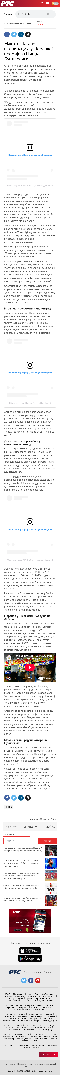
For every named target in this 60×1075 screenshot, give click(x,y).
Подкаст (26, 1000)
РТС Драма (9, 1027)
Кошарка (29, 1005)
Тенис (39, 1005)
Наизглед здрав (49, 1020)
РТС (5, 1045)
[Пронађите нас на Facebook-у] (30, 980)
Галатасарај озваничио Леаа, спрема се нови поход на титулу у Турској (22, 899)
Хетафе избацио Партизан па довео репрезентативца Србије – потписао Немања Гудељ (20, 863)
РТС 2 (19, 1025)
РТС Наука (50, 1025)
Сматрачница (13, 1000)
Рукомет (11, 1007)
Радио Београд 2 (40, 1034)
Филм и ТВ (14, 1018)
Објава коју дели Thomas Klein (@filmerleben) (30, 403)
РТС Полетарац (44, 1029)
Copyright (21, 1064)
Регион (28, 994)
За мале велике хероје (28, 1020)
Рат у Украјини (16, 998)
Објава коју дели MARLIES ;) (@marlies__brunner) (30, 185)
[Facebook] (7, 34)
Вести (7, 994)
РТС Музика (28, 1029)
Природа (34, 1018)
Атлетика (35, 1007)
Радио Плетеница (39, 1036)
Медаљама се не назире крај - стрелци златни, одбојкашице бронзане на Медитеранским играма (21, 876)
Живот (22, 1014)
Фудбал (18, 1005)
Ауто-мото (47, 1007)
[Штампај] (28, 34)
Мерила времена (47, 996)
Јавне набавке (38, 1045)
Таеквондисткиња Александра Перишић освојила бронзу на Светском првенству (22, 849)
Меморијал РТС (39, 1009)
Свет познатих (36, 1016)
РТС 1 (11, 1025)
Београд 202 (22, 1036)
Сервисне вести (42, 998)
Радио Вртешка (41, 1038)
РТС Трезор (14, 1029)
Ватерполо (23, 1007)
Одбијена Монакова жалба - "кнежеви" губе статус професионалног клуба (21, 886)
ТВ (5, 1025)
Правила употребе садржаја (41, 1064)
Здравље (50, 1016)
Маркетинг (24, 1045)
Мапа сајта (48, 1054)
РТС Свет (37, 1025)
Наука (24, 1018)
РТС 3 (28, 1025)
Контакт (13, 1045)
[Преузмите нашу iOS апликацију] (30, 950)
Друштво (19, 996)
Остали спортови (21, 1009)
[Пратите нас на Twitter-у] (24, 980)
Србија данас (48, 994)
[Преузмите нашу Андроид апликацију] (30, 958)
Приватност (10, 1064)
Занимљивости (35, 1014)
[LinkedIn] (21, 34)
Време (29, 998)
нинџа (9, 806)
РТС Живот (22, 1027)
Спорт (9, 1005)
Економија (31, 996)
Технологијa (9, 1016)
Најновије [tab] (8, 834)
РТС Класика (37, 1027)
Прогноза (11, 826)
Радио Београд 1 (21, 1034)
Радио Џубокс (24, 1038)
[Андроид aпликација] (30, 921)
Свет (37, 994)
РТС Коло (50, 1027)
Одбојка (49, 1005)
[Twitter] (14, 34)
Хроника (8, 996)
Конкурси (52, 1045)
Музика (48, 1014)
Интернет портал (30, 1047)
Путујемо (22, 1016)
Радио (7, 1034)
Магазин (12, 1014)
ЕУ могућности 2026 (43, 1000)
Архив (34, 1040)
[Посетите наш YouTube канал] (37, 980)
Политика (17, 994)
